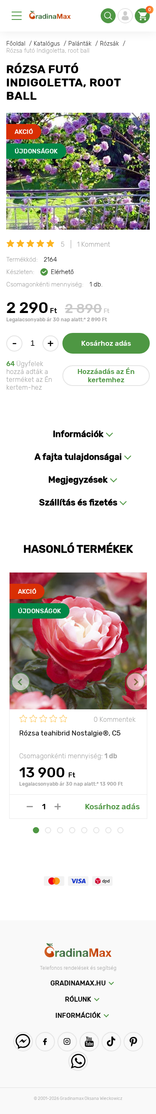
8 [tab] (120, 830)
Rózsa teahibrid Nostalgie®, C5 (70, 733)
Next (135, 681)
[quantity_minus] (30, 806)
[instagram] (67, 1041)
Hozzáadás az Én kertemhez (106, 375)
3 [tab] (60, 830)
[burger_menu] (16, 15)
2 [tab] (48, 830)
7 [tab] (108, 830)
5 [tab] (84, 830)
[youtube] (89, 1041)
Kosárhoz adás (106, 343)
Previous (20, 681)
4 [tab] (72, 830)
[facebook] (45, 1041)
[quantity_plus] (57, 806)
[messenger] (23, 1041)
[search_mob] (108, 15)
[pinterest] (133, 1041)
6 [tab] (96, 830)
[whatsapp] (78, 1061)
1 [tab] (36, 830)
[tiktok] (111, 1041)
